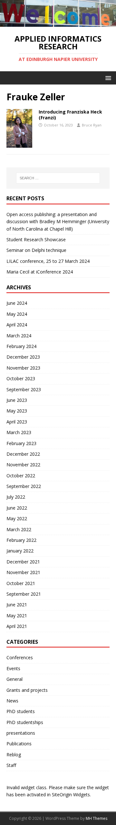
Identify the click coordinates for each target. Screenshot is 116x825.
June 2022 (16, 508)
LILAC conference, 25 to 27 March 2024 (48, 261)
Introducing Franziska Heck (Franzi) (70, 115)
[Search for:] (58, 178)
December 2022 (23, 454)
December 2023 (23, 357)
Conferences (19, 657)
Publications (19, 744)
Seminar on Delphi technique (36, 250)
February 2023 (21, 443)
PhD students (20, 711)
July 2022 (15, 497)
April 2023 (16, 422)
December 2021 (23, 562)
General (14, 679)
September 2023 (23, 389)
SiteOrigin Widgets (71, 794)
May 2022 (16, 518)
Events (13, 668)
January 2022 (20, 551)
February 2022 (21, 540)
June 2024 (16, 303)
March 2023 (18, 432)
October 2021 (20, 583)
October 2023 (20, 378)
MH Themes (96, 818)
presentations (20, 733)
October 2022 (20, 475)
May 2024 (16, 314)
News (12, 701)
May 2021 (16, 615)
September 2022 (23, 486)
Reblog (13, 754)
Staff (11, 765)
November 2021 (23, 572)
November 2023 (23, 368)
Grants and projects (27, 690)
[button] (107, 77)
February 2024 (21, 346)
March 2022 (18, 529)
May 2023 (16, 411)
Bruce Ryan (92, 125)
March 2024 (18, 336)
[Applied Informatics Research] (58, 23)
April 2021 (16, 626)
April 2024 (16, 325)
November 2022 (23, 465)
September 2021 (23, 594)
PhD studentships (24, 722)
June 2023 (16, 400)
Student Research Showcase (36, 239)
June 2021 (16, 604)
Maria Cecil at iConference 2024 (39, 272)
